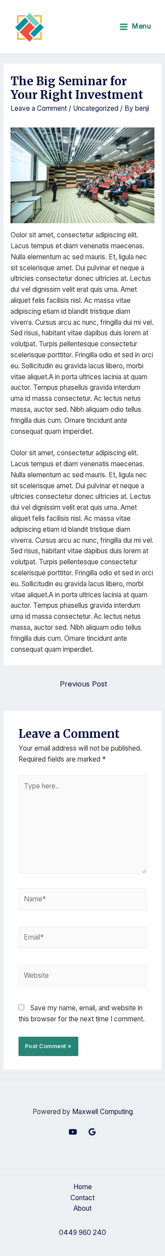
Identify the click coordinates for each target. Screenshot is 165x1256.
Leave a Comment (39, 108)
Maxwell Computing (102, 1111)
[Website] (82, 977)
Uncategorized (95, 108)
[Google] (92, 1132)
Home (82, 1187)
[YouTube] (73, 1132)
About (82, 1208)
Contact (82, 1198)
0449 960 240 (82, 1232)
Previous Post (83, 683)
